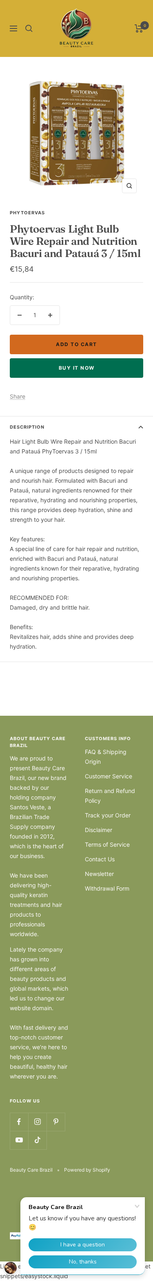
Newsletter (99, 873)
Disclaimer (98, 829)
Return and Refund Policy (110, 795)
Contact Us (100, 859)
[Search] (29, 28)
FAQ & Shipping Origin (105, 756)
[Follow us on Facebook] (19, 1122)
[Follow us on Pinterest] (56, 1122)
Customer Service (108, 776)
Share (17, 396)
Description (27, 427)
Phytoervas (27, 213)
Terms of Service (107, 844)
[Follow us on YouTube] (19, 1140)
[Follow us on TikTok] (37, 1140)
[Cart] (139, 28)
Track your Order (108, 815)
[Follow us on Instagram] (37, 1122)
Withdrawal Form (107, 888)
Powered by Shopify (87, 1170)
